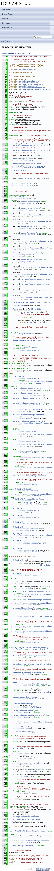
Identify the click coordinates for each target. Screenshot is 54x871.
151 (4, 213)
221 (4, 253)
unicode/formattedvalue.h (31, 84)
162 (4, 220)
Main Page (6, 9)
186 (4, 233)
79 (4, 145)
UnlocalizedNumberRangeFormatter (24, 350)
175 (4, 226)
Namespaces (6, 23)
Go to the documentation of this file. (16, 53)
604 (4, 656)
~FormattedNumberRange (23, 732)
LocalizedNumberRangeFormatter (23, 347)
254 (4, 273)
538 (4, 548)
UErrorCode (35, 179)
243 (4, 266)
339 (4, 306)
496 (4, 509)
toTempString (33, 664)
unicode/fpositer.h (28, 86)
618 (4, 672)
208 (4, 246)
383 (4, 377)
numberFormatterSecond (31, 253)
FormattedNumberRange (34, 499)
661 (4, 704)
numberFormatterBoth (30, 202)
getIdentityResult (17, 699)
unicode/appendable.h (29, 81)
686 (4, 727)
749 (4, 836)
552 (4, 560)
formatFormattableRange (20, 501)
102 (4, 179)
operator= (13, 416)
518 (4, 527)
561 (4, 573)
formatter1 (45, 145)
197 (4, 240)
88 (4, 159)
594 (4, 648)
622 (4, 682)
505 (4, 515)
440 (4, 421)
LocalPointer (19, 306)
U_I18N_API (20, 197)
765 (4, 846)
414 (4, 398)
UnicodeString (19, 656)
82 (4, 150)
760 (4, 841)
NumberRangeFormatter (36, 476)
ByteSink (40, 770)
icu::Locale (27, 390)
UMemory (44, 144)
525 (4, 534)
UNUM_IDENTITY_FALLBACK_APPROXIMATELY (27, 167)
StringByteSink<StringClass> (26, 816)
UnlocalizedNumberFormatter (26, 145)
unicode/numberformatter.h (31, 88)
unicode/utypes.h (27, 70)
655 (4, 697)
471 (4, 489)
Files (3, 32)
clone (37, 302)
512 (4, 522)
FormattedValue (39, 649)
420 (4, 403)
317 (4, 296)
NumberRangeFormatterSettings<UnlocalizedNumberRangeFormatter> (30, 435)
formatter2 (45, 150)
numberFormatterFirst (31, 226)
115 (4, 197)
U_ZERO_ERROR (26, 758)
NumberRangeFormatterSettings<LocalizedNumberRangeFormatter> (30, 595)
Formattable (28, 502)
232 (4, 259)
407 (4, 393)
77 (4, 144)
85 (4, 155)
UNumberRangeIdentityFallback (27, 164)
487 (4, 499)
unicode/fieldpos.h (28, 83)
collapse (25, 279)
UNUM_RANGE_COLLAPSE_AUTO (21, 160)
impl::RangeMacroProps (23, 334)
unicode (10, 41)
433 (4, 415)
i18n (2, 41)
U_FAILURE (25, 312)
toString (31, 656)
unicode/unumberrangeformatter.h (34, 89)
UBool (15, 309)
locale (23, 170)
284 (4, 284)
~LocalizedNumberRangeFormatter (24, 575)
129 (4, 202)
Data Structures (7, 28)
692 (4, 732)
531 (4, 540)
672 (4, 715)
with (11, 837)
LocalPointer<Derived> (23, 302)
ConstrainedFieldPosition (34, 684)
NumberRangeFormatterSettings (23, 198)
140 (4, 208)
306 (4, 289)
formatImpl (14, 562)
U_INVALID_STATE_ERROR (30, 707)
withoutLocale (15, 512)
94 (4, 170)
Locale (16, 170)
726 (4, 808)
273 (4, 279)
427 (4, 408)
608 (4, 664)
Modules (5, 19)
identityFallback (17, 291)
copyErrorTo (23, 179)
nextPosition (15, 684)
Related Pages (7, 14)
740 (4, 831)
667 (4, 710)
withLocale (14, 842)
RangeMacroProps (23, 144)
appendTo (29, 672)
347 (4, 309)
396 (4, 388)
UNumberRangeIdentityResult (26, 697)
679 (4, 720)
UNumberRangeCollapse (23, 159)
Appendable (18, 672)
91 (4, 164)
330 (4, 302)
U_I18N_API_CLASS (23, 489)
